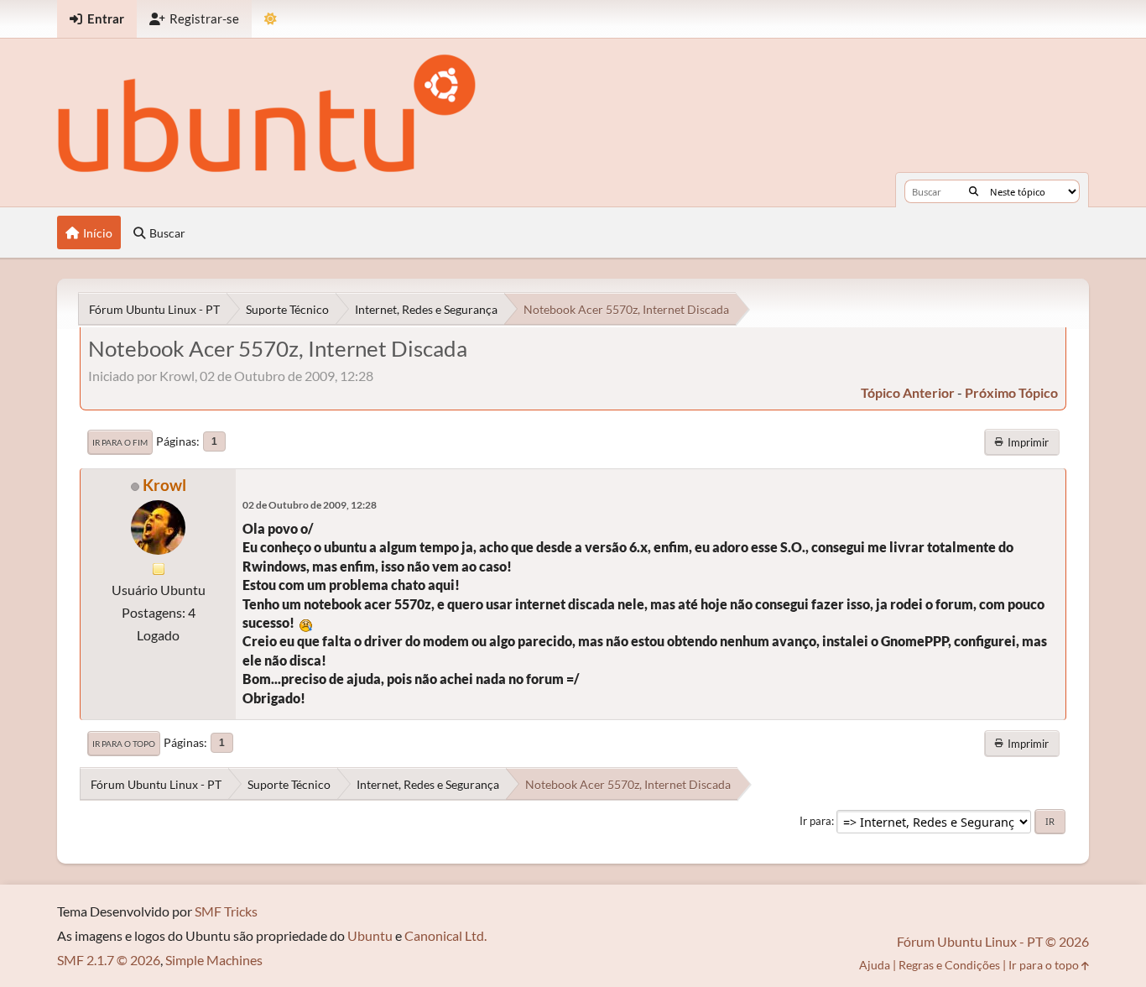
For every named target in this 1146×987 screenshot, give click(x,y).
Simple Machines (214, 960)
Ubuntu (370, 935)
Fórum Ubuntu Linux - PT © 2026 (993, 941)
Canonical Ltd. (445, 935)
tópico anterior (908, 392)
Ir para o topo (123, 744)
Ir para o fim (120, 442)
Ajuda (874, 965)
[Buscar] (974, 191)
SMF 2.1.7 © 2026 (108, 960)
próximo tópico (1011, 392)
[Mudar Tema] (270, 19)
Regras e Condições (949, 965)
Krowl (164, 484)
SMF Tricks (226, 911)
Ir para (815, 821)
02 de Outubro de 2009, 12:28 (309, 504)
